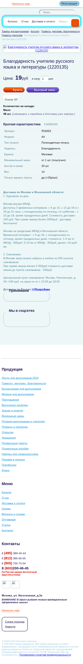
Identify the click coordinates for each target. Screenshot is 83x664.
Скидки (63, 21)
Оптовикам (9, 519)
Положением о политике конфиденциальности (45, 655)
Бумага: (9, 154)
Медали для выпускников (18, 394)
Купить (18, 89)
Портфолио (9, 464)
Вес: (7, 171)
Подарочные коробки (15, 448)
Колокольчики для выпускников (21, 388)
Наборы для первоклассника (20, 454)
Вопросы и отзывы (13, 514)
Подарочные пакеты (14, 443)
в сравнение (51, 124)
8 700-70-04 (14, 563)
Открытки (8, 432)
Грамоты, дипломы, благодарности (24, 383)
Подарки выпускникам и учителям (23, 421)
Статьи (6, 524)
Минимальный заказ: (17, 160)
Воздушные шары (13, 415)
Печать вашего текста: (18, 177)
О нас (25, 21)
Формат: (9, 136)
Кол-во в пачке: (14, 165)
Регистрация (69, 3)
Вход (53, 3)
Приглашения (10, 399)
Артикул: (9, 130)
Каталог (13, 21)
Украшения (9, 437)
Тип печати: (11, 142)
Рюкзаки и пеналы (13, 459)
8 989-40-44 (14, 553)
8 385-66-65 (14, 558)
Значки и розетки (12, 410)
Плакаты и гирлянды (15, 426)
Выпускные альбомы (15, 405)
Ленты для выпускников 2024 (20, 377)
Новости (10, 626)
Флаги (5, 470)
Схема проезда (15, 621)
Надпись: (10, 148)
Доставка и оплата (43, 21)
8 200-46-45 (15, 568)
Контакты (7, 530)
